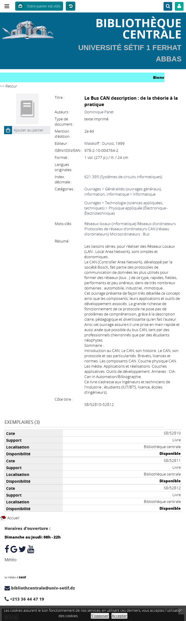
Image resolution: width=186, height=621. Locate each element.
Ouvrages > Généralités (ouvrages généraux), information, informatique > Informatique (123, 191)
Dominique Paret (99, 111)
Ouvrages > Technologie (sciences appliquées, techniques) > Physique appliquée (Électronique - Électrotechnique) (126, 208)
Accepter (119, 615)
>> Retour (8, 86)
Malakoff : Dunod (99, 143)
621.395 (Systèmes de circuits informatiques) (123, 176)
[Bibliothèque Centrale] (31, 28)
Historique (70, 6)
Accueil (12, 517)
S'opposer (100, 615)
